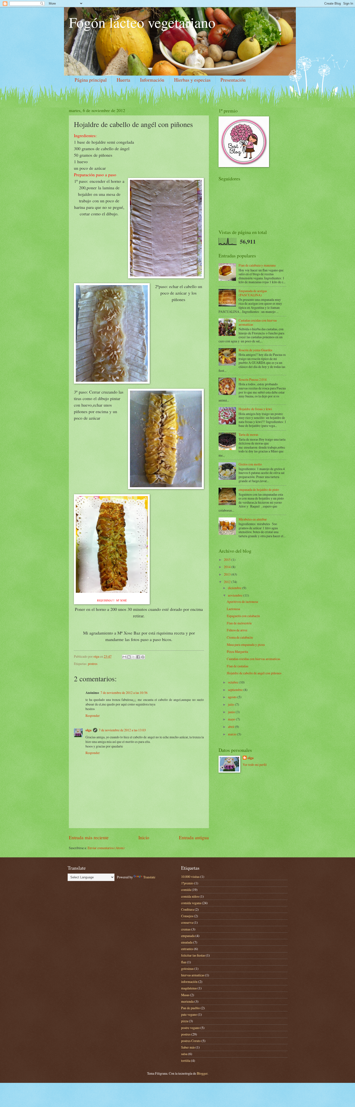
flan (183, 962)
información (189, 981)
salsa (184, 1053)
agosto (232, 697)
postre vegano (190, 1027)
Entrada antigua (194, 837)
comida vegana (191, 903)
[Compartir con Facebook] (138, 657)
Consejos (187, 916)
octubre (233, 682)
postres (92, 663)
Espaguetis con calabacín (243, 615)
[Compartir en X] (133, 657)
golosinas (187, 968)
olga (88, 730)
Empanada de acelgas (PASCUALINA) (253, 293)
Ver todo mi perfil (255, 764)
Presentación (233, 80)
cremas (186, 929)
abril (231, 726)
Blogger (202, 1073)
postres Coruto (191, 1040)
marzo (232, 734)
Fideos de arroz (237, 630)
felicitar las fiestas (193, 955)
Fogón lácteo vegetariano (142, 22)
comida (186, 889)
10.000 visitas (190, 876)
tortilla (185, 1060)
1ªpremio (187, 883)
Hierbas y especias (192, 80)
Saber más (188, 1047)
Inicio (143, 837)
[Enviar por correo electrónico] (124, 657)
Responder (92, 715)
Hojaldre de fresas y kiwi (255, 409)
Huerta (123, 80)
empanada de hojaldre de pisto (259, 489)
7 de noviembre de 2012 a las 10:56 (124, 692)
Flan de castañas (237, 666)
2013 (227, 574)
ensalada (186, 942)
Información (152, 80)
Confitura (187, 909)
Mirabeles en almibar (253, 519)
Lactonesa (233, 608)
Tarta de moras (248, 434)
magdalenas (189, 988)
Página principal (91, 80)
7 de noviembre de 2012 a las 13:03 (122, 730)
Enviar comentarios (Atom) (106, 848)
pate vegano (189, 1014)
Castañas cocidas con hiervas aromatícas (258, 322)
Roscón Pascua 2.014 (253, 379)
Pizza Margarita (237, 651)
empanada (188, 935)
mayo (232, 719)
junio (232, 712)
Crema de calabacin (240, 637)
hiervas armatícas (192, 975)
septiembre (235, 689)
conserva (187, 922)
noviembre (235, 595)
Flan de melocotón (239, 623)
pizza (184, 1021)
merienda (187, 1001)
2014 (227, 566)
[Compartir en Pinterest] (142, 657)
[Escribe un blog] (129, 657)
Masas (185, 995)
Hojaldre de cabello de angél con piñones (254, 673)
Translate (149, 877)
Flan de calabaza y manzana (257, 265)
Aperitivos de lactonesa (242, 601)
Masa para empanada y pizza (246, 644)
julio (231, 704)
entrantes (187, 948)
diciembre (235, 587)
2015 (227, 559)
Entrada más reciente (89, 837)
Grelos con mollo (250, 464)
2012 (227, 581)
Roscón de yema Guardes (255, 350)
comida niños (190, 896)
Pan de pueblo (190, 1008)
